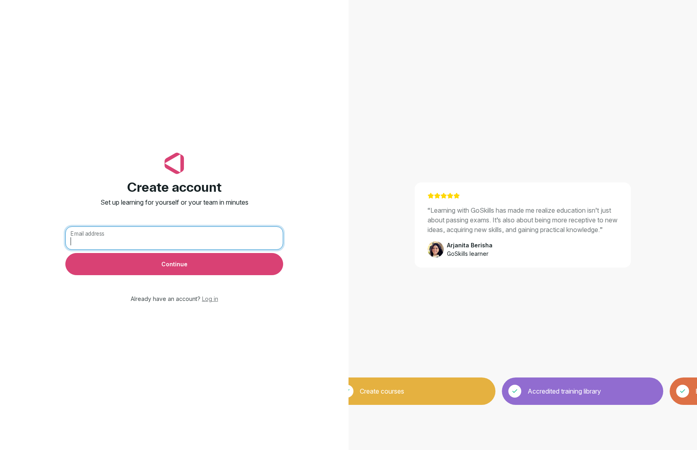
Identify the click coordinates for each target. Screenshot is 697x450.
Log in (210, 298)
